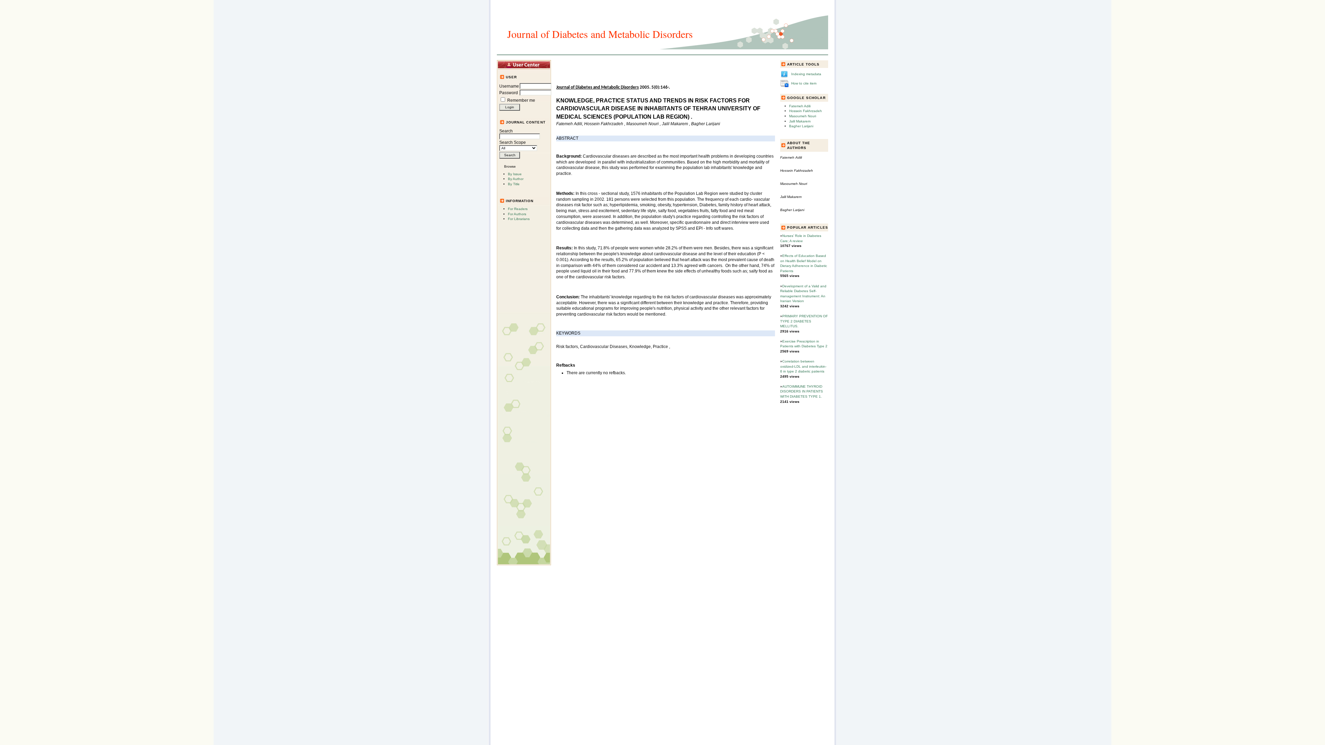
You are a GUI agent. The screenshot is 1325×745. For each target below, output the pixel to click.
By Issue (515, 174)
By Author (515, 179)
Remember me (521, 100)
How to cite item (803, 83)
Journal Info (638, 64)
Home (568, 64)
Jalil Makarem (800, 121)
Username (509, 86)
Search (506, 131)
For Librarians (519, 219)
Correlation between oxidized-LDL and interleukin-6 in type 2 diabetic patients (803, 366)
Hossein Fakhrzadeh (805, 111)
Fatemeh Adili (800, 106)
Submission (667, 64)
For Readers (518, 209)
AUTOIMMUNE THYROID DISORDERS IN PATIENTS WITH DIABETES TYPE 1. (801, 391)
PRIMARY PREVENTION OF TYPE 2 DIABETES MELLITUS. (804, 321)
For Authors (517, 214)
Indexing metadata (806, 74)
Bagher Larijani (801, 126)
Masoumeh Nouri (802, 116)
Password (508, 92)
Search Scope (512, 142)
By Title (514, 184)
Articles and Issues (599, 64)
